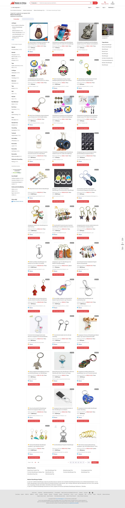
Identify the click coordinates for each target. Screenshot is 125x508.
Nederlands (81, 494)
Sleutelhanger (105, 49)
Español (45, 494)
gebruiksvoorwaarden (74, 503)
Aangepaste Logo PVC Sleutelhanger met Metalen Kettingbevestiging (61, 262)
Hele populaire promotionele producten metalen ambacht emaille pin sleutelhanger (37, 299)
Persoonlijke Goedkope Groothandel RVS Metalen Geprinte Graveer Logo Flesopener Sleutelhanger (62, 299)
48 (38, 462)
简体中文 (27, 494)
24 (32, 462)
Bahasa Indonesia (106, 494)
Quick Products (50, 496)
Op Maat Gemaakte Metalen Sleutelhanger (111, 58)
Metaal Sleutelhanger (106, 44)
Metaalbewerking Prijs (32, 474)
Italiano (60, 494)
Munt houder (16, 56)
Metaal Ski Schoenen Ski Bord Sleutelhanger (39, 188)
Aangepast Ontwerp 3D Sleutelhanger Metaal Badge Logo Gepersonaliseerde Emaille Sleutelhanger (88, 335)
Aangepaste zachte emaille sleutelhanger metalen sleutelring (87, 408)
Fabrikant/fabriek (17, 180)
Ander (13, 39)
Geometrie (15, 109)
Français (41, 494)
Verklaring (40, 492)
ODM (15, 189)
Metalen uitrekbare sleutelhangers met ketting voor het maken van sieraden (37, 262)
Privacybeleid (57, 492)
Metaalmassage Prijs (68, 470)
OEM (15, 191)
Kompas (15, 60)
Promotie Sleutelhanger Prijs (69, 472)
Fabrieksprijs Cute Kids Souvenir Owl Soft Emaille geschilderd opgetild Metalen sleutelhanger (87, 79)
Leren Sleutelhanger (18, 34)
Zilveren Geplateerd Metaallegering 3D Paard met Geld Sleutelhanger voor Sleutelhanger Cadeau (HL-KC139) (38, 372)
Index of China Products (71, 496)
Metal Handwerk (17, 30)
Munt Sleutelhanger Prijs (50, 470)
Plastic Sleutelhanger (18, 32)
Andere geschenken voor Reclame (17, 37)
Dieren (15, 104)
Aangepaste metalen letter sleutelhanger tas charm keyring (38, 226)
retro (14, 93)
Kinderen (15, 125)
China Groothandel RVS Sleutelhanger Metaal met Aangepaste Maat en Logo (37, 408)
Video (97, 23)
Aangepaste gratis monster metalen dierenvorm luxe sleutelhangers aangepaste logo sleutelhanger (87, 226)
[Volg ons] (92, 492)
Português (56, 494)
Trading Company (17, 178)
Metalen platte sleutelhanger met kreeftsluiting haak (85, 299)
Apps (104, 7)
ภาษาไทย (90, 494)
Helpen (97, 7)
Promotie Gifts (17, 49)
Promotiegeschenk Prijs (86, 470)
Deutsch (50, 494)
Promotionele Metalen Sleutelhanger (110, 60)
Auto (14, 99)
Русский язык (66, 494)
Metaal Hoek (105, 51)
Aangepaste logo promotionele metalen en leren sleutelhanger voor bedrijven (62, 408)
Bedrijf (15, 88)
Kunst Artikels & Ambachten (18, 25)
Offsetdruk (15, 140)
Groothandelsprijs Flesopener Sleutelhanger (63, 444)
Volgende (94, 462)
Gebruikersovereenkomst (48, 492)
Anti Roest (15, 151)
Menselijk (15, 119)
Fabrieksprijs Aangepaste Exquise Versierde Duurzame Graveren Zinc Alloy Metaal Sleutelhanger (37, 152)
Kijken (15, 58)
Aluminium (15, 83)
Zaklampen (16, 72)
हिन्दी (85, 494)
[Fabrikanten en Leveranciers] (18, 3)
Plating (15, 161)
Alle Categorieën (16, 7)
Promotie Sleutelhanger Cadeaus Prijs (35, 472)
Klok (14, 67)
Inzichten (86, 492)
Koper (89, 7)
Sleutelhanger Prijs (85, 472)
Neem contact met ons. (18, 201)
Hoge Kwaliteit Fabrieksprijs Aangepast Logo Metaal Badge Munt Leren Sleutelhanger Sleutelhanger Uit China (38, 43)
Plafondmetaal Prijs (49, 474)
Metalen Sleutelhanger (107, 62)
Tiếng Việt (99, 494)
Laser (14, 146)
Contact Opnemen (35, 55)
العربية (76, 494)
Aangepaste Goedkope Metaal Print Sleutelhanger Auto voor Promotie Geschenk (87, 372)
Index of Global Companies (82, 496)
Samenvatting (16, 114)
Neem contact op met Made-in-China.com (69, 492)
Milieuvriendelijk (17, 156)
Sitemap (80, 492)
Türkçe (94, 494)
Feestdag (15, 78)
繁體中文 (32, 494)
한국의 (72, 494)
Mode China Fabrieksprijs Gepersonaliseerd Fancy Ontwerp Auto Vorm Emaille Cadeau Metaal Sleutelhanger (38, 116)
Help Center (34, 492)
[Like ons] (89, 492)
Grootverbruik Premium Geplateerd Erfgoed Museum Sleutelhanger (86, 262)
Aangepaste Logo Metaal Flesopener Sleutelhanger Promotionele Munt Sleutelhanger (63, 189)
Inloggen (113, 4)
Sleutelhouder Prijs (49, 472)
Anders (14, 195)
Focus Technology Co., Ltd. (61, 498)
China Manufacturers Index (59, 496)
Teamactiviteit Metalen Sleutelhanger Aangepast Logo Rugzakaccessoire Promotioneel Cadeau (37, 445)
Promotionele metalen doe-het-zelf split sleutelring (61, 335)
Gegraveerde (16, 135)
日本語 (36, 494)
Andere (14, 184)
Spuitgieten (16, 130)
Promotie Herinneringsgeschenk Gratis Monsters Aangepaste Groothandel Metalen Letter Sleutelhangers (37, 335)
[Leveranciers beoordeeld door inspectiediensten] (18, 170)
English (22, 494)
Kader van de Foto (17, 65)
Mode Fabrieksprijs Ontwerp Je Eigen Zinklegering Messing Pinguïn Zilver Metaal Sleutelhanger (61, 79)
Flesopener (16, 54)
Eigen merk (16, 193)
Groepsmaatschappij (17, 182)
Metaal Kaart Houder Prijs (33, 470)
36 (35, 462)
